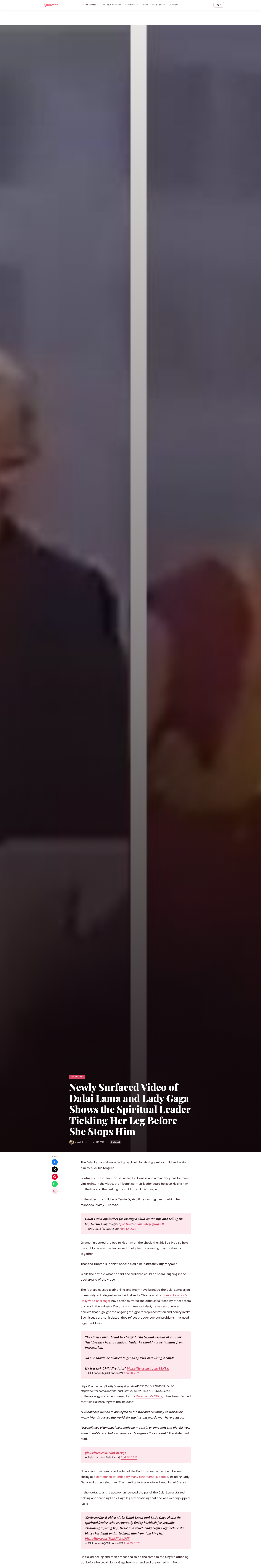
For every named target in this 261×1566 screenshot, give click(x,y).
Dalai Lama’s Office (149, 1396)
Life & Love (157, 4)
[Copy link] (55, 1191)
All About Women (111, 4)
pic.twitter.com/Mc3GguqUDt (142, 1224)
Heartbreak (130, 4)
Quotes (172, 4)
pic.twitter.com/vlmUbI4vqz (105, 1453)
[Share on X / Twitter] (55, 1169)
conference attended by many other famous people (132, 1477)
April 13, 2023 (132, 1543)
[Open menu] (39, 4)
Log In (219, 4)
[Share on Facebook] (55, 1162)
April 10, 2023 (127, 1229)
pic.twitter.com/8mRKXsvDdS (107, 1538)
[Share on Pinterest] (55, 1177)
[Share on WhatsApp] (55, 1184)
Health (145, 4)
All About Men (89, 4)
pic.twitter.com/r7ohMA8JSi (148, 1368)
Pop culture (77, 1077)
